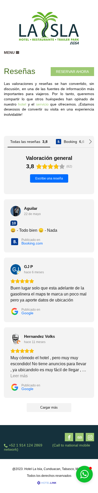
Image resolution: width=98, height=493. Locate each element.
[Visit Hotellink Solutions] (49, 483)
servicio (42, 104)
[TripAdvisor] (80, 437)
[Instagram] (90, 437)
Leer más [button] (19, 376)
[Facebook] (69, 437)
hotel (22, 104)
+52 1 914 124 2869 (25, 445)
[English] (84, 5)
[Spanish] (91, 5)
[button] (84, 474)
